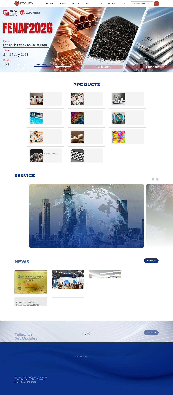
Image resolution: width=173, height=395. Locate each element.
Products (76, 3)
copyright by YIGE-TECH (25, 382)
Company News (129, 359)
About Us (49, 3)
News (88, 3)
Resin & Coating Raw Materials (104, 373)
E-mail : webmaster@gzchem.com (25, 363)
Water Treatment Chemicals (103, 368)
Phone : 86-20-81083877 (22, 360)
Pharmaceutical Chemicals (103, 379)
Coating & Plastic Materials (103, 376)
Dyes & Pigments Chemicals (103, 370)
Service (62, 3)
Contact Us (112, 3)
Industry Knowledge (131, 362)
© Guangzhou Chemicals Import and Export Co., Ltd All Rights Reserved (30, 378)
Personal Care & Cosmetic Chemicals (106, 362)
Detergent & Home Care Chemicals (106, 359)
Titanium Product (100, 388)
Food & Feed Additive (101, 382)
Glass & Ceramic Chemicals (103, 365)
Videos (99, 3)
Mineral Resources (100, 385)
